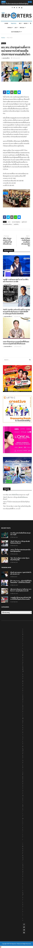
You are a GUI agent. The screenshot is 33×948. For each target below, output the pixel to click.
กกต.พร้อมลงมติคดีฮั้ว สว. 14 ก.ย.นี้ (11, 510)
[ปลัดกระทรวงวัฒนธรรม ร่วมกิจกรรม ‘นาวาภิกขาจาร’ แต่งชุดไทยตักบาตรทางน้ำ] (5, 593)
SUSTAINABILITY (16, 33)
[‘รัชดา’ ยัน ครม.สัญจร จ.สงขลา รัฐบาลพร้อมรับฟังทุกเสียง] (5, 562)
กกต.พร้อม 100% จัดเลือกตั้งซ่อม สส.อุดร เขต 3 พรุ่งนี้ (16, 496)
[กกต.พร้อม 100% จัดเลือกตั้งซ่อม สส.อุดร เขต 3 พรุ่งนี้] (5, 537)
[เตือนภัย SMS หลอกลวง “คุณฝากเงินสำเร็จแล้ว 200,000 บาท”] (5, 576)
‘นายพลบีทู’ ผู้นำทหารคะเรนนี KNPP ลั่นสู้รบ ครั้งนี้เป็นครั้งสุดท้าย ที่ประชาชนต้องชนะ (20, 600)
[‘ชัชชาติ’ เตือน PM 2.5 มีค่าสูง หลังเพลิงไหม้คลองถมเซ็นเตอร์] (5, 545)
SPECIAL (22, 29)
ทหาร (9, 223)
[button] (29, 2)
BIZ (20, 25)
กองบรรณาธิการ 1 (8, 318)
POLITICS (13, 25)
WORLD (10, 29)
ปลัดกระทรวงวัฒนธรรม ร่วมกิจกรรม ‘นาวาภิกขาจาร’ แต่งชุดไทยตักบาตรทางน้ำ (20, 591)
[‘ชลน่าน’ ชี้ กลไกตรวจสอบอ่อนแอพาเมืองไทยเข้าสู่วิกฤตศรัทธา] (5, 554)
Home (6, 25)
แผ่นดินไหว (16, 226)
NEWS (25, 25)
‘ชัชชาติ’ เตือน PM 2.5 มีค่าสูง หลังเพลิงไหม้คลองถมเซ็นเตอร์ (15, 500)
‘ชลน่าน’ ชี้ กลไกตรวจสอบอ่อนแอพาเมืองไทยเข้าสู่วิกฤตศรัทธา (16, 504)
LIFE (16, 29)
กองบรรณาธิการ (6, 59)
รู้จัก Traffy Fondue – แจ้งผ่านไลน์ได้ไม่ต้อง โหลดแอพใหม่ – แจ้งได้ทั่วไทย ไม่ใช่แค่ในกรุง (21, 584)
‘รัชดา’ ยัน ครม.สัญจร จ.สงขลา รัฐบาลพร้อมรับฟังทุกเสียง (17, 508)
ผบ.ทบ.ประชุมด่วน (16, 223)
